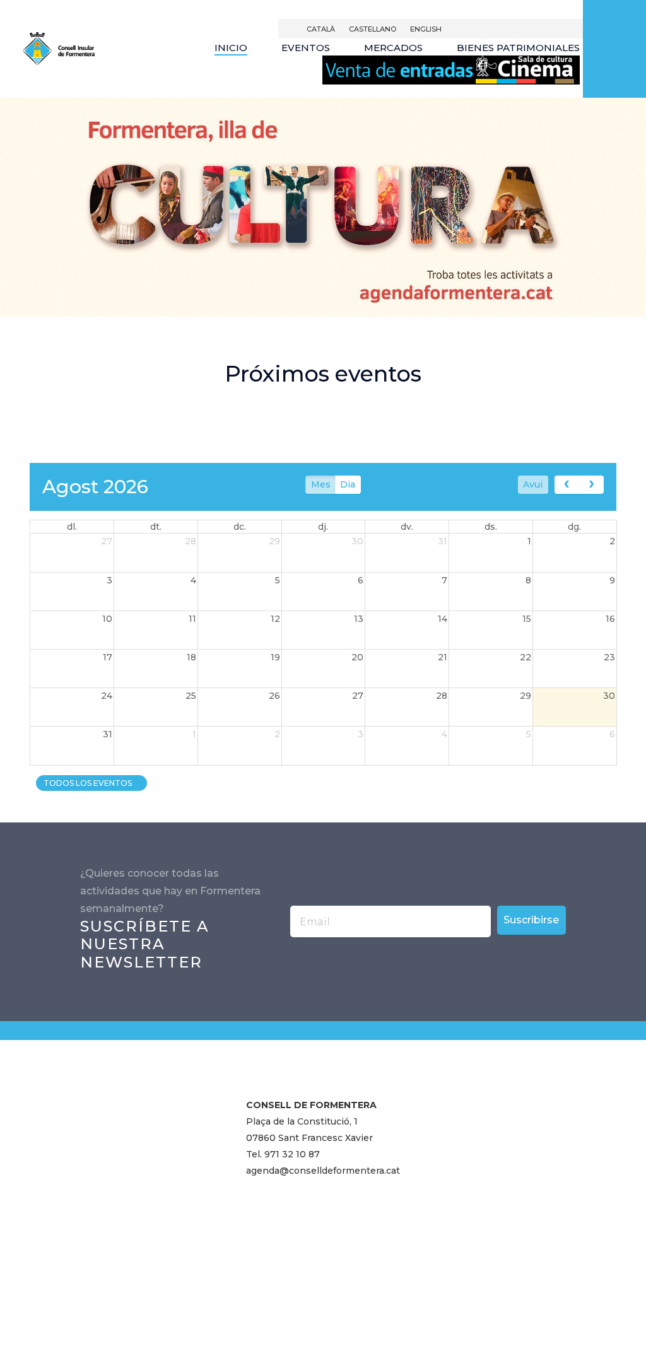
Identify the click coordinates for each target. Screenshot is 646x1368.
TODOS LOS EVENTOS (89, 783)
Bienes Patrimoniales (518, 48)
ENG (426, 29)
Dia (347, 484)
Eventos (305, 48)
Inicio (230, 48)
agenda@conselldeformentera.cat (323, 1170)
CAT (321, 29)
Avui (533, 484)
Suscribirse (531, 920)
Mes (321, 484)
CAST (372, 29)
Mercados (393, 48)
